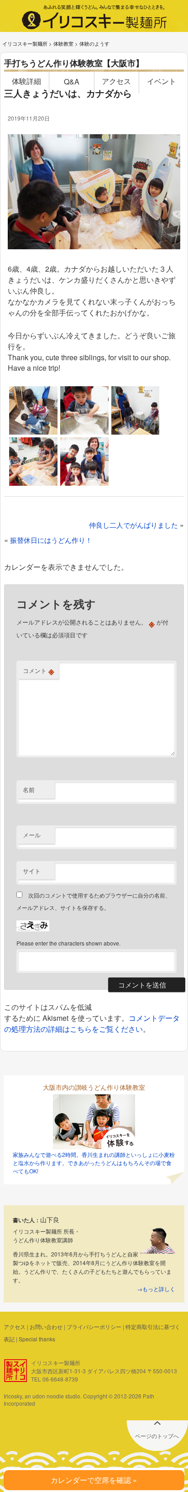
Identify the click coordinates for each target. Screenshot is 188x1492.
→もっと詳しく (156, 1288)
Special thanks (37, 1339)
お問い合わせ (46, 1326)
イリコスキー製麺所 (24, 43)
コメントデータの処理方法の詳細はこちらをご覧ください (92, 1023)
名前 (29, 789)
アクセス (116, 81)
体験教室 (63, 43)
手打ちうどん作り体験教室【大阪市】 (74, 63)
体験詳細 (26, 81)
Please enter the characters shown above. (68, 943)
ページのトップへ (157, 1435)
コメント (38, 670)
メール (32, 834)
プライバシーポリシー (94, 1326)
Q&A (71, 81)
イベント (161, 81)
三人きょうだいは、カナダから (68, 93)
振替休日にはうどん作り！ (51, 540)
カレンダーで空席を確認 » (94, 1480)
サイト (32, 871)
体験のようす (94, 43)
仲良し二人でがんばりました (133, 525)
